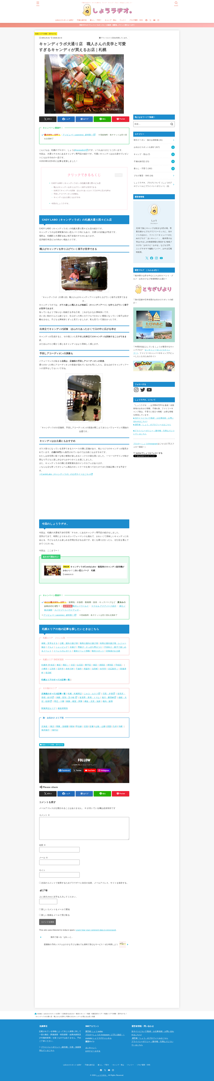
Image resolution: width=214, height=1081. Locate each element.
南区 (95, 665)
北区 (73, 665)
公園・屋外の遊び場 (69, 643)
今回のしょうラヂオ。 (60, 203)
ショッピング (62, 647)
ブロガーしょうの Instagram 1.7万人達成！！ (105, 1035)
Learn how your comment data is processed (96, 930)
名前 (42, 845)
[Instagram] (158, 20)
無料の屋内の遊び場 (89, 643)
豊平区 (88, 665)
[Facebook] (146, 20)
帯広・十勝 (59, 701)
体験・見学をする (49, 643)
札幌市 (44, 665)
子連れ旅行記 (82, 20)
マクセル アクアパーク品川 (103, 606)
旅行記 (55, 730)
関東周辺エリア (48, 708)
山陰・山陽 (100, 726)
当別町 (95, 669)
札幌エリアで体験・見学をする (45, 34)
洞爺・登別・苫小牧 (65, 697)
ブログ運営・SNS (136, 20)
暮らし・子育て (96, 20)
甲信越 (79, 726)
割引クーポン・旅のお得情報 (148, 140)
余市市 (103, 669)
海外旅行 (45, 730)
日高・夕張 (108, 693)
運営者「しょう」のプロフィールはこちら (149, 1038)
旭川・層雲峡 (108, 697)
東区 (59, 665)
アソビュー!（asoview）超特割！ (78, 135)
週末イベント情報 (82, 651)
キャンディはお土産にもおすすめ (67, 197)
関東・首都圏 (62, 726)
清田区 (102, 665)
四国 (109, 726)
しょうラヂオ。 (102, 1075)
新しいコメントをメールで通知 (55, 909)
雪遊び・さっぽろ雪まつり (90, 647)
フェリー (123, 20)
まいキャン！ (91, 1048)
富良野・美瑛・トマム (90, 697)
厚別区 (110, 665)
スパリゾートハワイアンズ (66, 610)
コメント (44, 815)
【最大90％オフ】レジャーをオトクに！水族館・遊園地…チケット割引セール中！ (107, 25)
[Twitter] (150, 20)
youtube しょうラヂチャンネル (98, 1038)
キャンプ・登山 (110, 20)
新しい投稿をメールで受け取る (55, 915)
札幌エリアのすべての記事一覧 (55, 679)
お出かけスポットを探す (64, 20)
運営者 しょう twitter (94, 1031)
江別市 (53, 669)
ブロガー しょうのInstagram (145, 444)
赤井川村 (70, 669)
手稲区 (118, 665)
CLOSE (118, 175)
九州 (115, 726)
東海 (72, 726)
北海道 (44, 726)
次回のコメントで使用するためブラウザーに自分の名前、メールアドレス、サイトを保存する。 (85, 883)
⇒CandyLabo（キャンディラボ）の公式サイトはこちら (65, 474)
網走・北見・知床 (92, 701)
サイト (42, 870)
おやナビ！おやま (93, 1051)
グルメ (50, 647)
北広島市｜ (113, 669)
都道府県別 (63, 708)
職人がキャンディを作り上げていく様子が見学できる (75, 187)
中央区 (52, 665)
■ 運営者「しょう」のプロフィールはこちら (152, 425)
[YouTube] (154, 20)
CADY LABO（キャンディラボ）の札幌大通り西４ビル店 (76, 183)
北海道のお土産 (113, 651)
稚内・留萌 (108, 701)
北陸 (86, 726)
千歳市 (79, 669)
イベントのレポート (63, 651)
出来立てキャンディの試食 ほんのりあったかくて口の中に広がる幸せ (82, 190)
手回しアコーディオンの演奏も (66, 194)
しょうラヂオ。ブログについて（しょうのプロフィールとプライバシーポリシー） (153, 184)
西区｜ (66, 665)
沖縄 (121, 726)
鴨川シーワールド (80, 606)
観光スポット (98, 651)
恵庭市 (87, 669)
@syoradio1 (79, 150)
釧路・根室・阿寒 (74, 701)
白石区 (80, 665)
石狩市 (61, 669)
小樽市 (44, 669)
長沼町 (48, 673)
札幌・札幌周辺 (75, 693)
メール (43, 857)
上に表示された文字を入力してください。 (58, 897)
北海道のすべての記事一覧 (53, 693)
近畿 (92, 726)
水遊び (73, 647)
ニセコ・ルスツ (91, 693)
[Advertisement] (84, 496)
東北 (52, 726)
